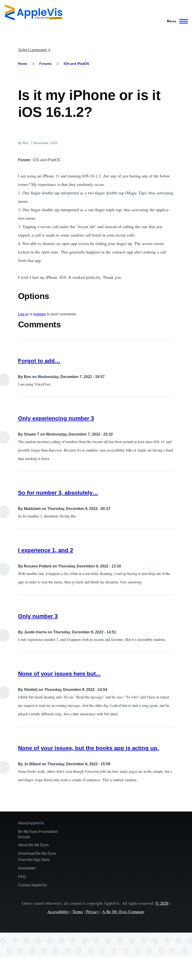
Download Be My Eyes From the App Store (37, 856)
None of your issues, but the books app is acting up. (88, 748)
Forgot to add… (39, 361)
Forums (45, 63)
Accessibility (58, 911)
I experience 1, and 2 (45, 550)
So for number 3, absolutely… (58, 493)
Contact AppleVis (32, 885)
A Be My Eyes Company (123, 911)
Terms (77, 911)
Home (22, 63)
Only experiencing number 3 (56, 418)
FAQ (22, 877)
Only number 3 (38, 616)
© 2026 (161, 903)
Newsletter (27, 868)
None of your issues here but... (59, 673)
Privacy (92, 911)
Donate (24, 837)
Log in (23, 314)
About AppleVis (31, 823)
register (39, 314)
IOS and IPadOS (76, 63)
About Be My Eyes (33, 845)
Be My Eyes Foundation (38, 832)
